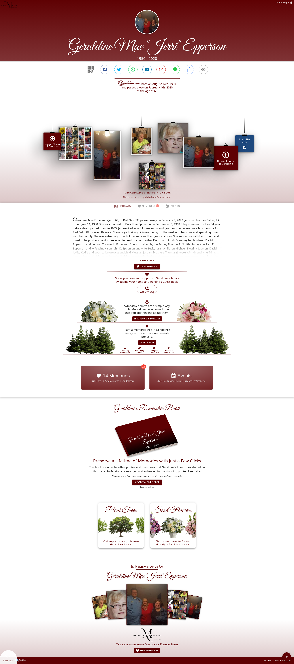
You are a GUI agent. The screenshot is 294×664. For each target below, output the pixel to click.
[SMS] (175, 69)
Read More (147, 260)
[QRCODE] (90, 69)
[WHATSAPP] (133, 69)
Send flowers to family (147, 318)
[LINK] (203, 69)
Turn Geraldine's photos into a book (147, 192)
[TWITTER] (118, 69)
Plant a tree (147, 342)
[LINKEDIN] (147, 69)
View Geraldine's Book (147, 482)
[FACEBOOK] (104, 69)
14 (143, 366)
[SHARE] (189, 69)
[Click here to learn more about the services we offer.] (147, 634)
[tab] (123, 206)
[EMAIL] (161, 69)
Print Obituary (148, 266)
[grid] (147, 154)
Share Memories (148, 650)
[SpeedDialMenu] (286, 656)
